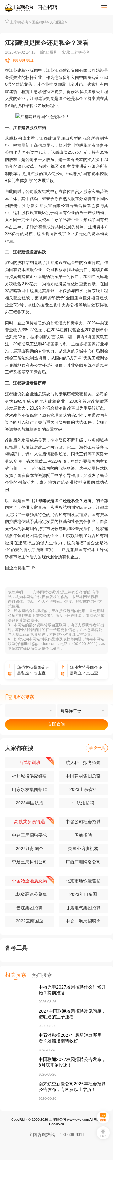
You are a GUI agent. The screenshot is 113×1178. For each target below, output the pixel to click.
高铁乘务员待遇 (29, 821)
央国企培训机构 (83, 848)
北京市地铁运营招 (83, 880)
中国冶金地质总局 (29, 880)
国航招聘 (83, 835)
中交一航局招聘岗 (83, 920)
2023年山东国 (83, 894)
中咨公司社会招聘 (83, 821)
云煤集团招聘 (29, 907)
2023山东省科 (83, 789)
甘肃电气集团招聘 (83, 907)
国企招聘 (40, 22)
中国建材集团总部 (83, 775)
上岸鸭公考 (20, 22)
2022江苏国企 (29, 848)
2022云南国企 (29, 920)
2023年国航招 (29, 802)
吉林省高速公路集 (29, 894)
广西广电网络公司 (83, 861)
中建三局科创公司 (29, 861)
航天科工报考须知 (83, 762)
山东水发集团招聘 (29, 789)
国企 (63, 98)
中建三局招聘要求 (29, 835)
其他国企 (58, 22)
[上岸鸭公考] (21, 8)
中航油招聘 (83, 802)
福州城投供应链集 (29, 775)
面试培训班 (29, 762)
